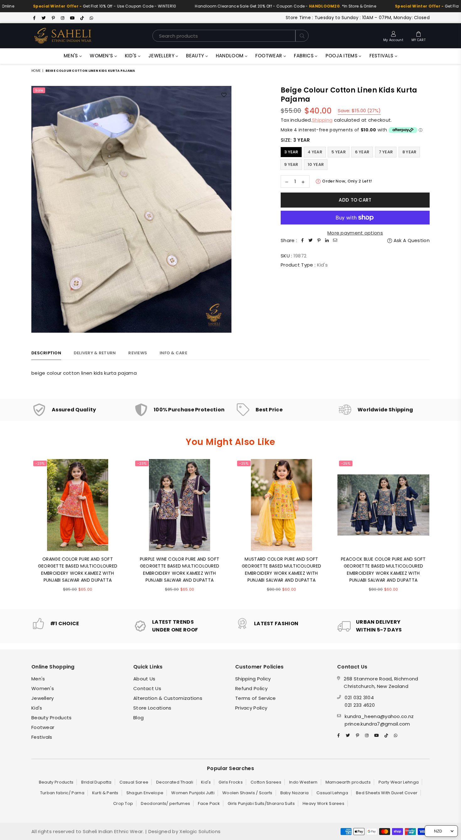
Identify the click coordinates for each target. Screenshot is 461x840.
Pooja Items (342, 55)
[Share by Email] (335, 240)
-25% (243, 463)
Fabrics (304, 55)
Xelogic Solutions (199, 831)
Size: (295, 140)
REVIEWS (137, 353)
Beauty (195, 55)
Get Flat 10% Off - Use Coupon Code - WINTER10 (84, 6)
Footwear (269, 55)
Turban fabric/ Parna (62, 793)
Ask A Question (411, 240)
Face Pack (209, 803)
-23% (40, 463)
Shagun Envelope (145, 793)
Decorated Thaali (174, 782)
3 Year (291, 152)
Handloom (230, 55)
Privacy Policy (251, 708)
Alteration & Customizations (167, 698)
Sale (39, 90)
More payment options (355, 233)
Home (35, 70)
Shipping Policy (253, 678)
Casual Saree (134, 782)
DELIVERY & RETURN (95, 353)
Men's (71, 55)
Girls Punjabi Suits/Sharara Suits (261, 803)
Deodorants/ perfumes (165, 803)
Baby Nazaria (294, 793)
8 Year (409, 152)
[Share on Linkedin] (327, 240)
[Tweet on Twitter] (311, 240)
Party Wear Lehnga (399, 782)
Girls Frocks (231, 782)
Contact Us (147, 688)
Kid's (131, 55)
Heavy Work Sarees (323, 803)
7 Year (386, 152)
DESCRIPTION (46, 353)
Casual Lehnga (332, 793)
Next (438, 529)
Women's (42, 688)
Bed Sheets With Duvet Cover (386, 793)
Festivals (382, 55)
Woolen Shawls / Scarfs (247, 793)
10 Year (316, 164)
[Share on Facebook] (303, 240)
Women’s (102, 55)
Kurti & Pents (105, 793)
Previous (22, 529)
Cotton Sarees (266, 782)
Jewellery (162, 55)
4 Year (315, 152)
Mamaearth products (348, 782)
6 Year (362, 152)
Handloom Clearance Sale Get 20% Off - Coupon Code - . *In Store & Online (265, 6)
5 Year (338, 152)
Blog (138, 717)
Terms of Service (255, 698)
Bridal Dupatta (96, 782)
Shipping (322, 120)
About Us (144, 678)
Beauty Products (51, 717)
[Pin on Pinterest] (319, 240)
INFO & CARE (173, 353)
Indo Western (303, 782)
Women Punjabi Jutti (193, 793)
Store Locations (152, 708)
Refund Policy (251, 688)
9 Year (291, 164)
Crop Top (123, 803)
